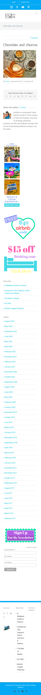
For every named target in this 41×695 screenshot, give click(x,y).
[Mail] (4, 617)
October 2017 (10, 478)
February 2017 (10, 518)
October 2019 (10, 417)
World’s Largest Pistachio (14, 308)
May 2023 (8, 326)
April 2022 (8, 346)
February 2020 (10, 402)
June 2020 (9, 392)
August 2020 (9, 387)
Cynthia (7, 81)
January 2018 (10, 463)
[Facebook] (7, 613)
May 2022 (8, 342)
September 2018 (11, 443)
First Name (8, 556)
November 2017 (11, 473)
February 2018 (10, 458)
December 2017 (11, 468)
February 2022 (10, 352)
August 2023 (9, 321)
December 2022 (11, 331)
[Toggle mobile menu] (36, 13)
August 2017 (9, 488)
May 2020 (8, 397)
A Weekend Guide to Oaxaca (15, 285)
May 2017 (8, 503)
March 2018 (9, 453)
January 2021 (10, 367)
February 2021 (10, 362)
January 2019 (10, 432)
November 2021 (11, 357)
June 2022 (9, 336)
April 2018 (8, 448)
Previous (34, 38)
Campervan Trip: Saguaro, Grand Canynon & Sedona (20, 635)
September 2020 (11, 382)
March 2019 (9, 427)
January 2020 (10, 407)
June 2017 (9, 498)
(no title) (8, 303)
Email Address (9, 550)
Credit (27, 685)
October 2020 (10, 377)
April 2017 (8, 508)
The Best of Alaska (12, 298)
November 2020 (11, 372)
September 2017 (11, 483)
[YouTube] (11, 613)
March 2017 (9, 513)
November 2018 (11, 438)
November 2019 (11, 412)
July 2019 (8, 422)
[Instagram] (4, 613)
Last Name (8, 562)
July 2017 (8, 493)
